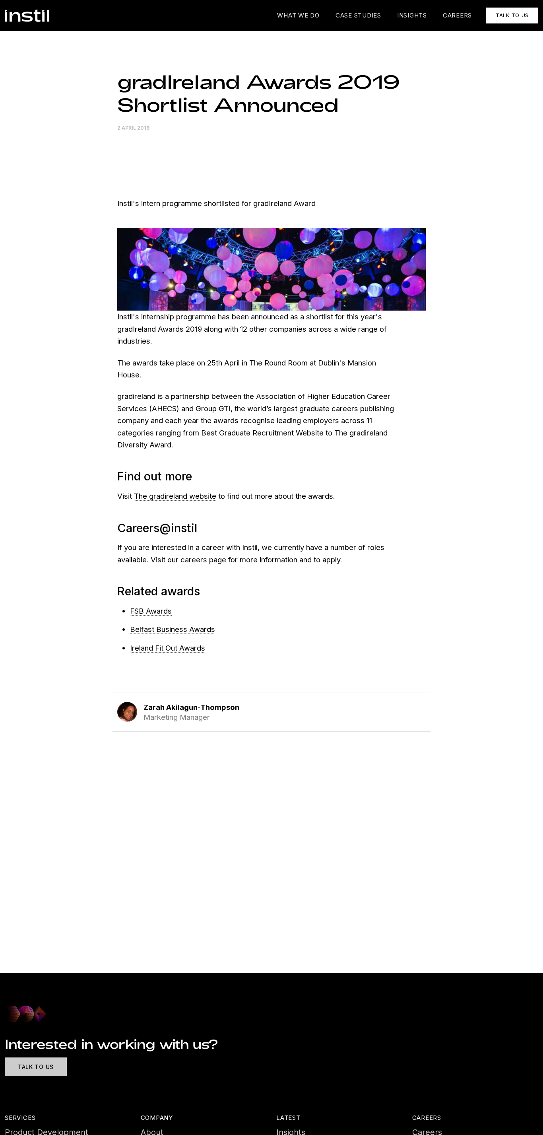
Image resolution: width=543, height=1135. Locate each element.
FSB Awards (151, 610)
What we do (298, 15)
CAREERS (457, 15)
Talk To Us (36, 1066)
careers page (203, 559)
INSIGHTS (412, 15)
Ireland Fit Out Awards (167, 647)
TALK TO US (512, 15)
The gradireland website (175, 496)
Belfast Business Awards (172, 629)
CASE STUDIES (358, 15)
